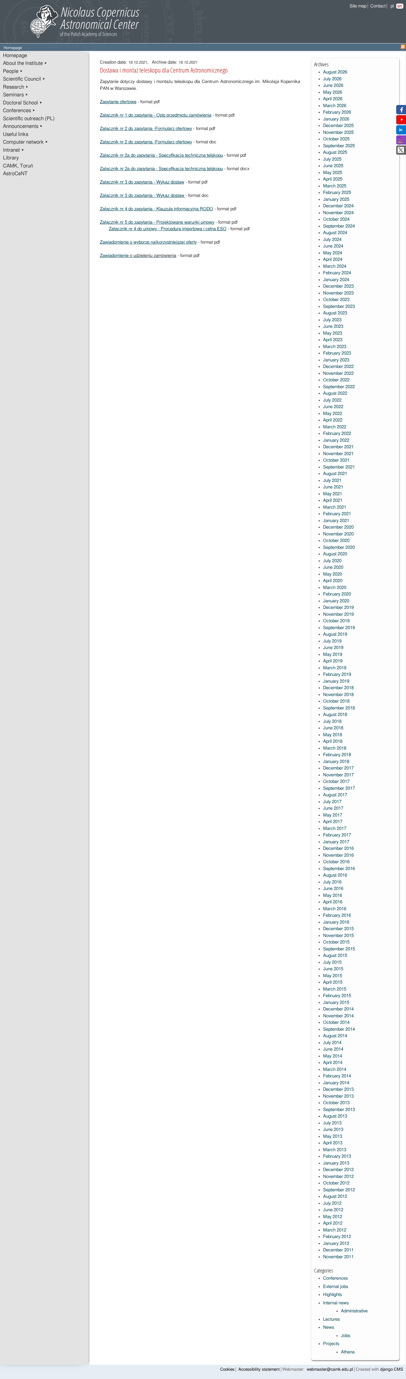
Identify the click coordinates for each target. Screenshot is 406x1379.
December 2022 (338, 366)
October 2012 (336, 1183)
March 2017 (334, 828)
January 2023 (336, 360)
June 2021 (333, 487)
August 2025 (335, 152)
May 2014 (332, 1056)
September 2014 (339, 1029)
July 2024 (332, 239)
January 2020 (336, 601)
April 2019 (332, 661)
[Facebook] (401, 111)
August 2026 (335, 72)
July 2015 (332, 962)
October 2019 (336, 621)
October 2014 (336, 1022)
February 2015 (337, 995)
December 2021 (338, 447)
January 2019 (336, 681)
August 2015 (335, 955)
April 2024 (332, 259)
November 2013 (338, 1096)
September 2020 (339, 547)
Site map (358, 6)
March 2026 (334, 106)
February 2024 (337, 273)
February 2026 (337, 112)
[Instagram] (401, 141)
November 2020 (338, 534)
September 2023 (339, 306)
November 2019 (338, 614)
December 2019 (338, 607)
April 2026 (332, 99)
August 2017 (335, 795)
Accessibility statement (259, 1369)
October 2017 (336, 781)
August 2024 (335, 233)
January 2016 (336, 922)
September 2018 (339, 708)
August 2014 (335, 1036)
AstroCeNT (15, 173)
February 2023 (337, 353)
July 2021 (332, 480)
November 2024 (338, 213)
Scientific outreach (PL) (29, 118)
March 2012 (334, 1230)
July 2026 (332, 79)
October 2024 (336, 219)
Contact (377, 6)
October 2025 (336, 139)
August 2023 (335, 313)
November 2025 (338, 132)
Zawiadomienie (115, 255)
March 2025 (334, 186)
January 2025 (336, 199)
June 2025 (333, 166)
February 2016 (337, 915)
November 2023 (338, 293)
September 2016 (339, 868)
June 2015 (333, 969)
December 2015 (338, 929)
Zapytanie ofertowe (118, 102)
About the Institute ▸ (25, 63)
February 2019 (337, 674)
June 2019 (333, 647)
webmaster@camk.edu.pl (330, 1369)
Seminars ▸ (15, 95)
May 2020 (332, 574)
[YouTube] (402, 121)
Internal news (336, 1303)
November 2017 (338, 775)
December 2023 (338, 286)
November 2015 (338, 935)
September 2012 (339, 1190)
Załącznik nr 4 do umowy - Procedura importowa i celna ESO (167, 229)
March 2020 (334, 587)
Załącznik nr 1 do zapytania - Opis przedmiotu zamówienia (155, 115)
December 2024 (338, 206)
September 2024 (339, 226)
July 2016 (332, 882)
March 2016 (334, 909)
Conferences (335, 1278)
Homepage (15, 55)
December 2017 (338, 768)
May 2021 (332, 494)
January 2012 (336, 1243)
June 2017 (333, 808)
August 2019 (335, 634)
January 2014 (336, 1083)
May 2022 (332, 413)
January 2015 (336, 1002)
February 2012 (337, 1236)
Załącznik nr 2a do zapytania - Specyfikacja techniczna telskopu (161, 155)
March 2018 (334, 748)
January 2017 (336, 842)
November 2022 (338, 373)
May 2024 (332, 253)
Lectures (331, 1319)
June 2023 (333, 326)
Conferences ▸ (19, 110)
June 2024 (333, 246)
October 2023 (336, 299)
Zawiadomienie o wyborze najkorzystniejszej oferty (148, 242)
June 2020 (333, 567)
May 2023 (332, 333)
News (328, 1327)
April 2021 (332, 500)
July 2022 (332, 400)
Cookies (227, 1369)
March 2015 (334, 989)
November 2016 (338, 855)
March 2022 (334, 427)
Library (11, 158)
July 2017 (332, 802)
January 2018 (336, 761)
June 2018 (333, 728)
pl (392, 6)
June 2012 (333, 1210)
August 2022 (335, 393)
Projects (331, 1344)
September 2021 (339, 467)
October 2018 (336, 701)
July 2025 (332, 159)
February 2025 (337, 192)
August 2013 (335, 1116)
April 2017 (332, 821)
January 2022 (336, 440)
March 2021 (334, 507)
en (399, 6)
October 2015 (336, 942)
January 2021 (336, 520)
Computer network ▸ (25, 142)
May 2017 (332, 815)
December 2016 (338, 848)
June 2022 (333, 407)
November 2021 (338, 454)
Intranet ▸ (13, 150)
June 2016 (333, 888)
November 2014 (338, 1016)
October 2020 (336, 540)
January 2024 (336, 280)
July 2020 (332, 561)
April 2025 (332, 179)
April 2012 (332, 1223)
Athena (348, 1352)
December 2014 (338, 1009)
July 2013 (332, 1123)
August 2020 (335, 554)
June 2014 (333, 1049)
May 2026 (332, 92)
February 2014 (337, 1076)
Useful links (15, 134)
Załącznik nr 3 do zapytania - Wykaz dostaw (142, 182)
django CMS (391, 1369)
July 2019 (332, 641)
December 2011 (338, 1250)
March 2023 (334, 346)
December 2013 (338, 1089)
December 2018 (338, 688)
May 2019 (332, 654)
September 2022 (339, 387)
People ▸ (13, 71)
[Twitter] (401, 151)
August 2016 (335, 875)
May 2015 (332, 976)
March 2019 (334, 668)
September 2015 (339, 949)
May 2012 (332, 1217)
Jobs (345, 1335)
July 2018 (332, 721)
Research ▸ (16, 87)
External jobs (335, 1286)
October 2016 (336, 862)
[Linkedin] (401, 131)
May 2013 (332, 1136)
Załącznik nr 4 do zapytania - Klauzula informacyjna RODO (156, 209)
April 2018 (332, 741)
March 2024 (334, 266)
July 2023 (332, 320)
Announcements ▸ (23, 126)
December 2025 (338, 125)
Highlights (332, 1294)
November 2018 (338, 694)
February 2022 (337, 433)
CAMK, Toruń (18, 166)
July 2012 (332, 1203)
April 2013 (332, 1143)
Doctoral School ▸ (23, 103)
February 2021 (337, 514)
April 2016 (332, 902)
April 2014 (332, 1062)
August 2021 (335, 473)
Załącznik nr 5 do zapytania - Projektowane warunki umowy (157, 222)
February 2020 (337, 594)
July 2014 (332, 1042)
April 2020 (332, 581)
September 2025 (339, 146)
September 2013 (339, 1109)
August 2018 (335, 714)
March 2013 (334, 1150)
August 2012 (335, 1196)
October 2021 (336, 460)
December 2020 (338, 527)
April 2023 (332, 340)
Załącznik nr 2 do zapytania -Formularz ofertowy (146, 128)
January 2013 (336, 1163)
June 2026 (333, 85)
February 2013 (337, 1156)
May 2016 (332, 895)
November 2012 (338, 1176)
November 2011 (338, 1257)
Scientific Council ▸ (24, 79)
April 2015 (332, 982)
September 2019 (339, 628)
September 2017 (339, 788)
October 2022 (336, 380)
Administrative (354, 1311)
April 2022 (332, 420)
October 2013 (336, 1103)
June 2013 (333, 1129)
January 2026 (336, 119)
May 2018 (332, 735)
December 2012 (338, 1170)
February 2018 (337, 755)
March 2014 (334, 1069)
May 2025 (332, 172)
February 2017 (337, 835)
